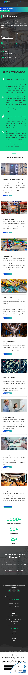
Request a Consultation (14, 570)
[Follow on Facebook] (9, 590)
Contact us (20, 4)
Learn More (7, 195)
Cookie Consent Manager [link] (6, 654)
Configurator (7, 37)
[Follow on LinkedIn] (14, 590)
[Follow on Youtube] (18, 590)
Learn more (7, 232)
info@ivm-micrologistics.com (14, 625)
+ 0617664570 (16, 606)
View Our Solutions (9, 33)
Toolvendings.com (18, 10)
